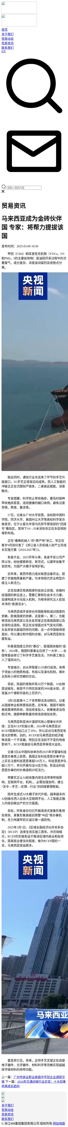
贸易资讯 (8, 43)
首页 (5, 29)
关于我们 (8, 34)
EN (4, 51)
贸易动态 (8, 38)
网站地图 (59, 1123)
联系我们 (8, 47)
